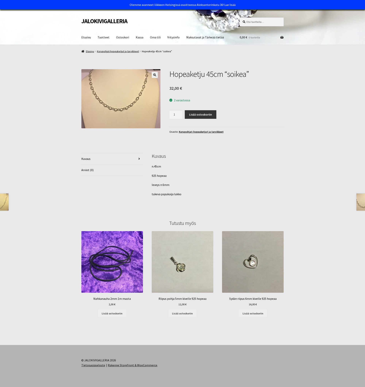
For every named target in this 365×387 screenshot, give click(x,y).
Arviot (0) (87, 170)
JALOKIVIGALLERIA (104, 21)
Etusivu (86, 37)
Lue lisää (230, 5)
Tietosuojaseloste (93, 365)
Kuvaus (85, 159)
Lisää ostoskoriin (200, 114)
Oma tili (155, 37)
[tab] (112, 159)
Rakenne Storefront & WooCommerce (132, 365)
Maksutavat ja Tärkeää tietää (205, 37)
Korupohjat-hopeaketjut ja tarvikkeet (118, 51)
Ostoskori (122, 37)
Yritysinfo (173, 37)
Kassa (139, 37)
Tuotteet (104, 37)
